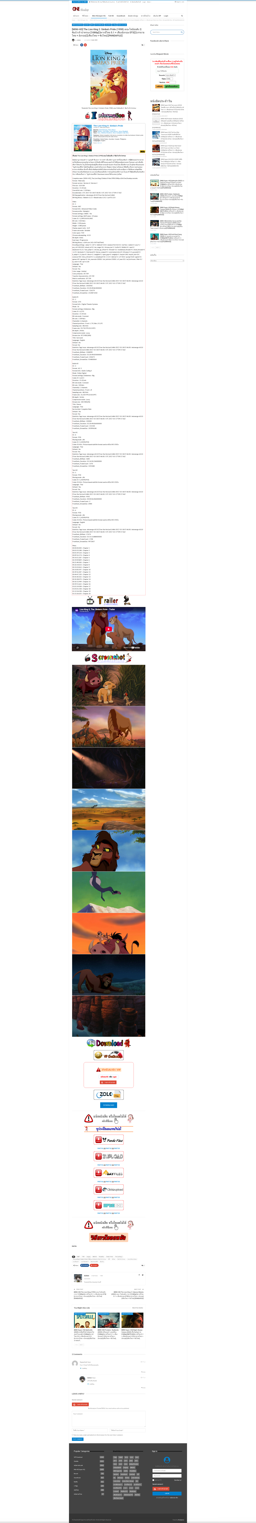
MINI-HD (95, 1256)
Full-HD (111, 16)
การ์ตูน (114, 25)
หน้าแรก (76, 16)
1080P (78, 1256)
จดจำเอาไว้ (158, 1480)
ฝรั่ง (137, 1481)
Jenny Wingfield (123, 131)
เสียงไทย (102, 1261)
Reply (144, 1372)
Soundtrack (121, 16)
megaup (88, 1256)
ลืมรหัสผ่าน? (178, 1480)
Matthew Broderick (106, 133)
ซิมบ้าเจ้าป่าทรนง (121, 1259)
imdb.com (99, 142)
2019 (125, 1460)
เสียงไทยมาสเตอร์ (118, 1498)
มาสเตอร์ (116, 1491)
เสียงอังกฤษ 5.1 (118, 1494)
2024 (125, 1464)
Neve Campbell (117, 133)
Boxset (86, 25)
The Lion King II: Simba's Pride (108, 126)
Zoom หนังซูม (133, 16)
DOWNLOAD (108, 1105)
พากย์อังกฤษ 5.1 (118, 1484)
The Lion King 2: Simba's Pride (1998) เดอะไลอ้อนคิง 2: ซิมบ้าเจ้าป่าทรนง (89, 1259)
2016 (137, 1457)
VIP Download (99, 25)
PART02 (109, 1148)
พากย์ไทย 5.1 (76, 1261)
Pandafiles (101, 1256)
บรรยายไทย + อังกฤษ (132, 1259)
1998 (83, 1256)
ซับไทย (113, 1259)
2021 (136, 1460)
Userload (132, 1474)
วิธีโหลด (85, 16)
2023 (120, 1464)
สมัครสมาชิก (174, 1497)
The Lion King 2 (118, 1256)
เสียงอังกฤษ (133, 1491)
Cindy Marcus (114, 131)
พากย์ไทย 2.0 (128, 1484)
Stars (98, 133)
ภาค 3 (137, 1488)
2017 (115, 1460)
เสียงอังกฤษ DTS (94, 1261)
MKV (92, 25)
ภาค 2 (131, 1488)
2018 (120, 1460)
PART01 (100, 1148)
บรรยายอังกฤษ (135, 1477)
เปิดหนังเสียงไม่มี (136, 2)
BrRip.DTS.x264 (134, 1464)
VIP (109, 1259)
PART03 (117, 1148)
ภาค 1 (125, 1488)
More (148, 2)
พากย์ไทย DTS (117, 1488)
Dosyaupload (117, 1467)
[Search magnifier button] (181, 32)
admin (89, 1378)
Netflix (76, 1482)
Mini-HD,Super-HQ (99, 16)
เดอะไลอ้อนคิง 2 (84, 1261)
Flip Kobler (106, 131)
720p (115, 1457)
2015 (131, 1457)
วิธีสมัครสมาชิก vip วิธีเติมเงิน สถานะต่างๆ (103, 2)
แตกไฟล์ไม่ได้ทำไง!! (123, 2)
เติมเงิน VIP (157, 16)
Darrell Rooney (103, 130)
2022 (115, 1464)
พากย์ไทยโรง (145, 16)
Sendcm (116, 1474)
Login (144, 2)
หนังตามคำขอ (78, 1494)
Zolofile (108, 25)
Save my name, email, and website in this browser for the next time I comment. (98, 1435)
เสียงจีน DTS (124, 1491)
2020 (131, 1460)
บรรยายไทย (117, 1481)
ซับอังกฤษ (120, 1477)
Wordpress (181, 1520)
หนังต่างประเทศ (122, 25)
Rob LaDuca (111, 130)
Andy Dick (125, 133)
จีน (114, 1477)
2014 (126, 1457)
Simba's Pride (109, 1256)
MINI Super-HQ (118, 1471)
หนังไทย (76, 1490)
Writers (100, 131)
